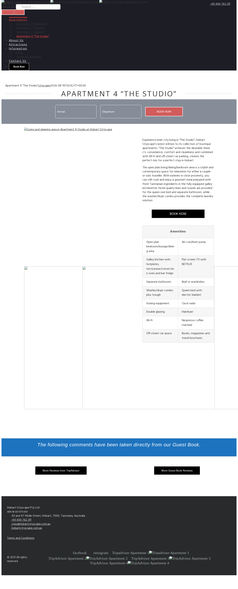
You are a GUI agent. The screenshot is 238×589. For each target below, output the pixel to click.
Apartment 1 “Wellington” (32, 24)
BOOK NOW (178, 213)
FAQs (19, 52)
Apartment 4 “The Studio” (32, 36)
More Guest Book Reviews (177, 470)
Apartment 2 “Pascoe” (30, 28)
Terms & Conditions (28, 56)
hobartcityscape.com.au (26, 528)
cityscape (44, 85)
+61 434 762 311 (220, 4)
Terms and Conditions (20, 538)
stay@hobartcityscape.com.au (30, 524)
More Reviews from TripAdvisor (61, 470)
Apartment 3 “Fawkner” (30, 32)
